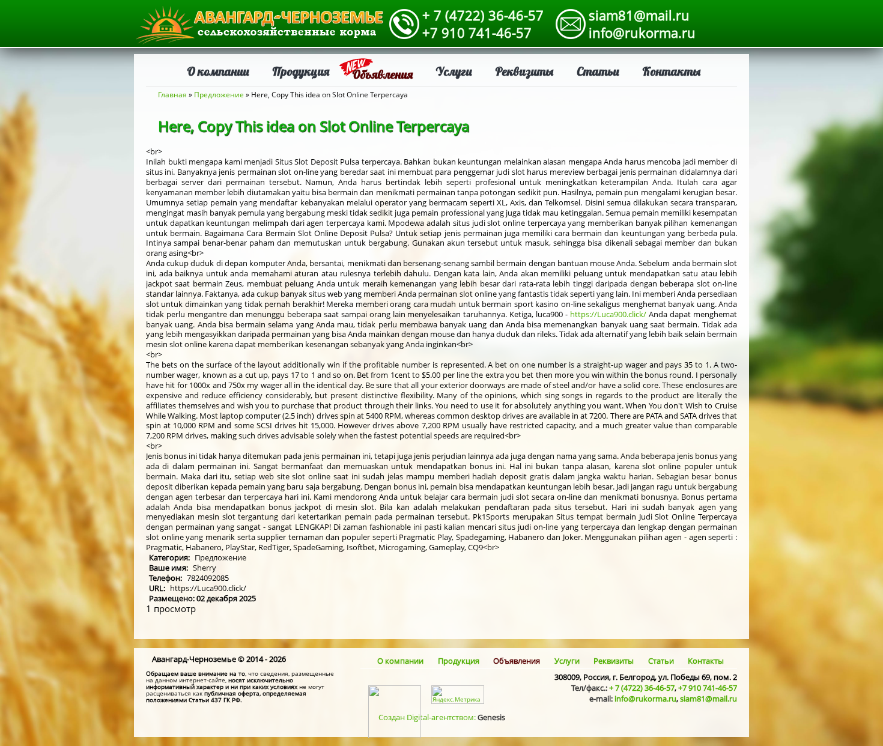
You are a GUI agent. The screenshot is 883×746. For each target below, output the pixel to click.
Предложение (219, 94)
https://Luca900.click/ (608, 314)
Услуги (453, 71)
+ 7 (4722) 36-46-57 (483, 15)
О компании (218, 71)
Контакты (671, 71)
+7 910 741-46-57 (477, 32)
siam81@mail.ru (639, 15)
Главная (172, 94)
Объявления (382, 74)
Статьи (598, 71)
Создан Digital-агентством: (441, 717)
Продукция (300, 71)
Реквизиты (524, 71)
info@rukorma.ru (642, 32)
